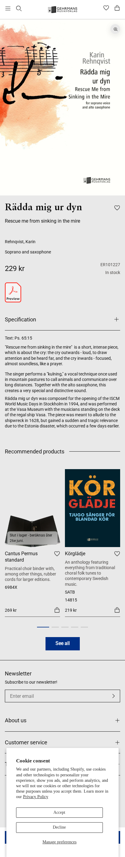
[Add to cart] (57, 610)
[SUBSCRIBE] (113, 696)
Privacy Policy (35, 796)
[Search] (19, 8)
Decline (59, 827)
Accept (59, 812)
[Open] (7, 8)
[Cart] (117, 8)
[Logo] (62, 10)
